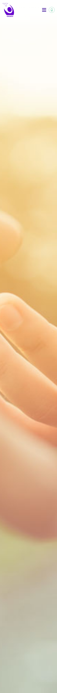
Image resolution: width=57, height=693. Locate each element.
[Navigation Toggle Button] (44, 9)
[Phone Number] (52, 10)
